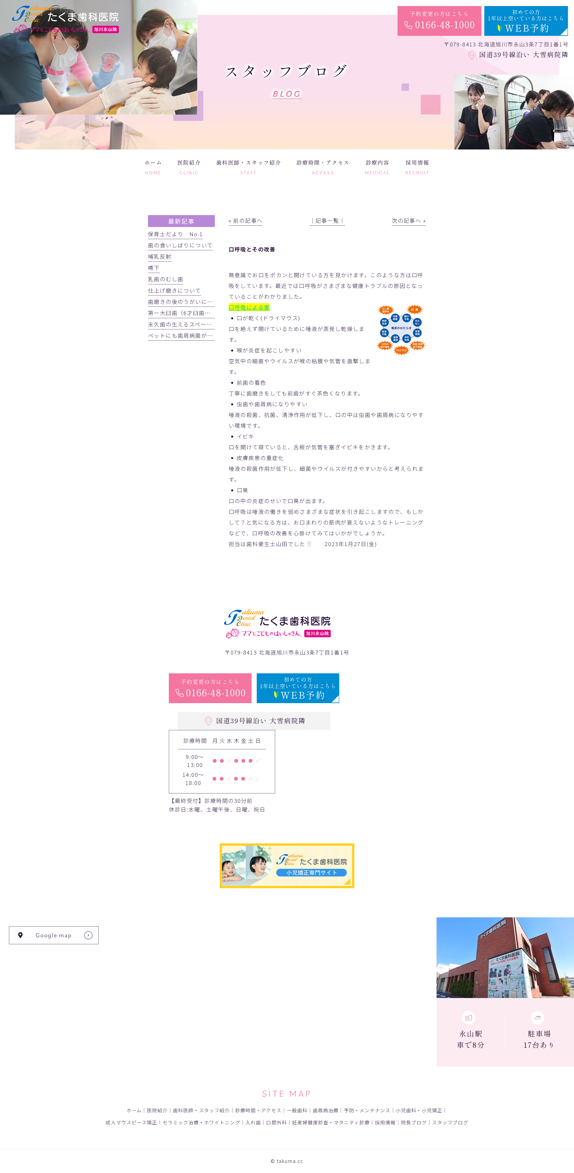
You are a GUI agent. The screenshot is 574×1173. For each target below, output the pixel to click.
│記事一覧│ (327, 220)
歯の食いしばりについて (180, 245)
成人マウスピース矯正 (131, 1122)
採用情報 (385, 1122)
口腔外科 (276, 1122)
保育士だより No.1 (175, 234)
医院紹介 (157, 1110)
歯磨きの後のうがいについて (186, 301)
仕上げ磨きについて (174, 290)
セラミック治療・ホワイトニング (201, 1122)
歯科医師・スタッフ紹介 (201, 1110)
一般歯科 (297, 1110)
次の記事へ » (409, 220)
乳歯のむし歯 (165, 279)
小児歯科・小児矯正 (419, 1110)
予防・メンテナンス (367, 1110)
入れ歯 (253, 1122)
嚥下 (154, 268)
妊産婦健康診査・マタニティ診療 (331, 1122)
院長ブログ (414, 1122)
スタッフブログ (450, 1122)
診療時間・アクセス (258, 1110)
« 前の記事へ (246, 220)
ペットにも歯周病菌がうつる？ (189, 335)
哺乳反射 (160, 256)
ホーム (134, 1110)
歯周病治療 (326, 1110)
